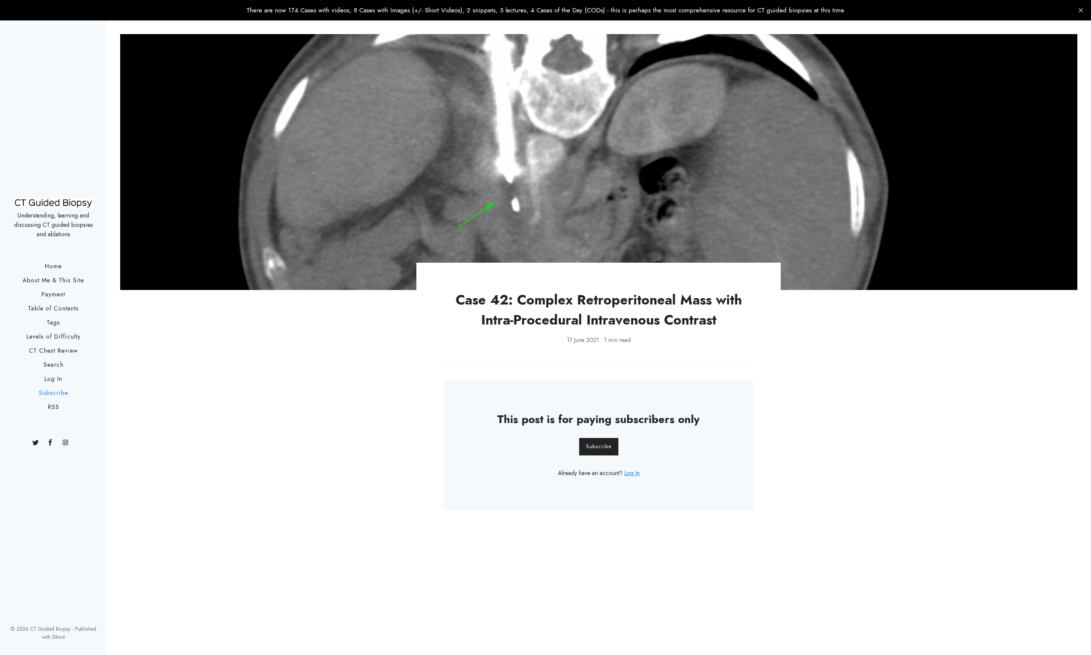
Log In (53, 379)
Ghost (58, 637)
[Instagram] (65, 439)
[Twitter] (35, 439)
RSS (53, 407)
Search (53, 365)
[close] (1081, 10)
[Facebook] (50, 439)
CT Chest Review (53, 351)
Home (53, 266)
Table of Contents (53, 308)
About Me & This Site (53, 280)
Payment (53, 294)
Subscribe (53, 393)
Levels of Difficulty (53, 337)
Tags (53, 323)
